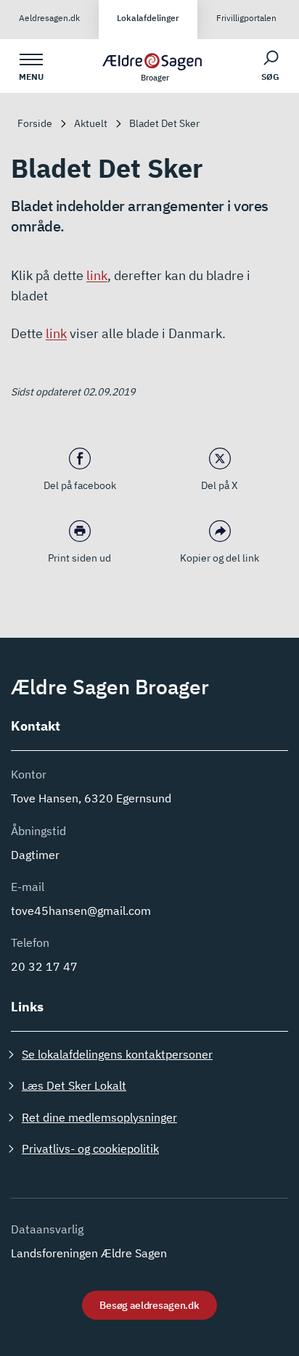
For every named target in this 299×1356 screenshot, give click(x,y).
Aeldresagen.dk (49, 17)
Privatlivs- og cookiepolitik (90, 1148)
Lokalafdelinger (148, 17)
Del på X (219, 485)
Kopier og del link (219, 557)
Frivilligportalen (246, 17)
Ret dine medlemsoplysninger (99, 1117)
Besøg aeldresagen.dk (149, 1305)
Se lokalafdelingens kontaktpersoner (117, 1054)
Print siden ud (79, 557)
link (96, 275)
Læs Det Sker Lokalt (74, 1085)
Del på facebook (80, 485)
